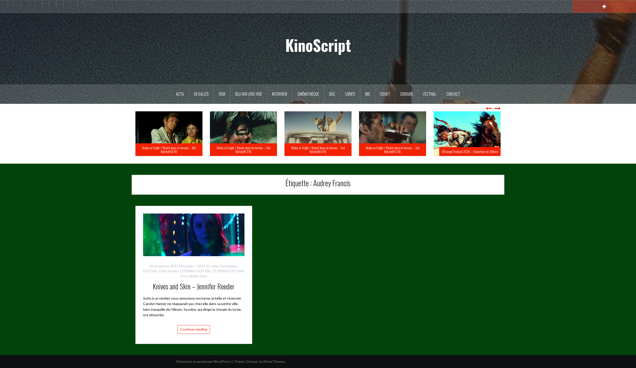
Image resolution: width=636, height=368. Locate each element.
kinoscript (186, 266)
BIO (367, 94)
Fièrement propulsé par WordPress (203, 361)
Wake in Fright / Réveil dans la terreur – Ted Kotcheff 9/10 (169, 149)
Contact (453, 94)
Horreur (173, 271)
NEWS (193, 276)
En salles (201, 94)
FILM (222, 94)
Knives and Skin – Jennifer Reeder (194, 286)
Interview (279, 94)
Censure (406, 94)
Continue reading (193, 329)
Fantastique (229, 266)
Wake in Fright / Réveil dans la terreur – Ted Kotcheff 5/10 (467, 149)
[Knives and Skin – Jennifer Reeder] (193, 234)
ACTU (180, 94)
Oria (248, 361)
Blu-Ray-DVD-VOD (248, 94)
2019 (201, 266)
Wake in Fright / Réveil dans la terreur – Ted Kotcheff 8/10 (243, 149)
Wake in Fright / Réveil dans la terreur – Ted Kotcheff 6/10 (392, 149)
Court (385, 94)
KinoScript (318, 44)
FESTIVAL (150, 271)
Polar (203, 276)
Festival (429, 94)
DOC (332, 94)
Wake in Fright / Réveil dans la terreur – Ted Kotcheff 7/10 (318, 149)
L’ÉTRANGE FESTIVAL (195, 271)
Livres (350, 94)
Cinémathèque (308, 94)
